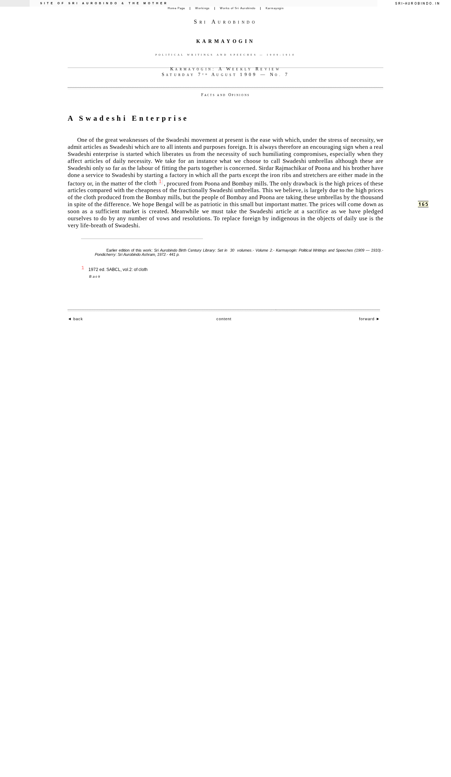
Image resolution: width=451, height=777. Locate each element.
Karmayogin (275, 8)
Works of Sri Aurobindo (237, 8)
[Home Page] (417, 3)
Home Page (176, 8)
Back (95, 276)
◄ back (75, 319)
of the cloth (144, 183)
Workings (202, 8)
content (223, 319)
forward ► (369, 319)
